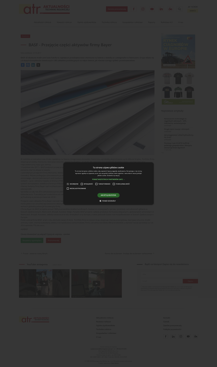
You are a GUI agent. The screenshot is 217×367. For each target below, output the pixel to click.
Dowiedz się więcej (113, 175)
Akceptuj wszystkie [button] (108, 195)
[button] (108, 179)
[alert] (108, 183)
